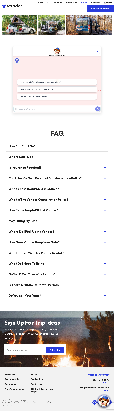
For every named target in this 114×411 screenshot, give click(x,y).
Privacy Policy (7, 400)
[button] (57, 146)
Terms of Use (20, 400)
